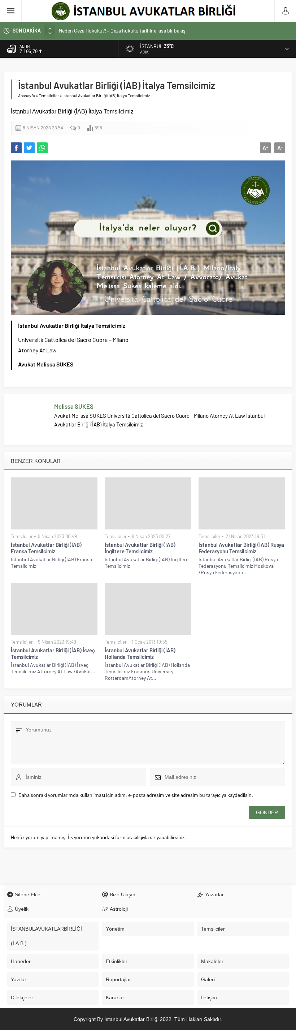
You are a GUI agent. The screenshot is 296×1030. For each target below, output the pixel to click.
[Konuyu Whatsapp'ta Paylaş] (42, 147)
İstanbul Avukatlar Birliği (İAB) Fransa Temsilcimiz (46, 547)
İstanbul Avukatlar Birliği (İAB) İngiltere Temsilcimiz (140, 547)
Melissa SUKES (73, 406)
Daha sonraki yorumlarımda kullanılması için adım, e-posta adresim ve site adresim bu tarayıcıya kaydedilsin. (135, 795)
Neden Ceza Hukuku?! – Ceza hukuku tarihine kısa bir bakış (122, 30)
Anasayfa (26, 95)
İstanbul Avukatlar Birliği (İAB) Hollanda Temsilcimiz (140, 653)
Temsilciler (49, 95)
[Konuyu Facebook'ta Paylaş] (16, 147)
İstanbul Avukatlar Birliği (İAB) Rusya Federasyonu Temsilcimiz (241, 547)
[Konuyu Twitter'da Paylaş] (29, 147)
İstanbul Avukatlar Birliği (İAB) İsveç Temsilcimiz (53, 653)
